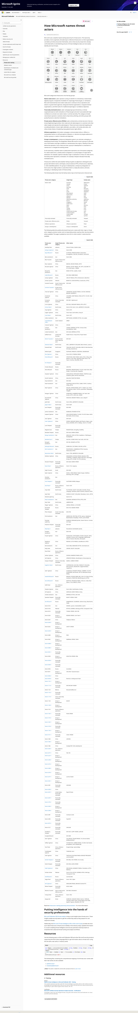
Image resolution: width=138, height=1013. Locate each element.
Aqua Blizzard (48, 252)
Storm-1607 (47, 722)
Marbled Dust (48, 439)
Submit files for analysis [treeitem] (10, 72)
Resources (119, 27)
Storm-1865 (47, 741)
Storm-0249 (47, 622)
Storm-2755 (47, 802)
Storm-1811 (47, 734)
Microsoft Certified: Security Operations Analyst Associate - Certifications (62, 990)
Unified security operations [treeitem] (9, 26)
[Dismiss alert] (135, 3)
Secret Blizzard (48, 580)
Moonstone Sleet (49, 453)
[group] (69, 951)
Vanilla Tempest (49, 859)
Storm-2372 (47, 764)
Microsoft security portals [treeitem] (10, 77)
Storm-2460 (47, 768)
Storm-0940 (47, 676)
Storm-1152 (47, 692)
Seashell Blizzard (49, 576)
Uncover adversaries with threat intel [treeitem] (12, 44)
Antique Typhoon (49, 250)
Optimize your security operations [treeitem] (11, 54)
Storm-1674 (47, 726)
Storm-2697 (47, 798)
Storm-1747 (47, 730)
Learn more (78, 968)
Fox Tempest (48, 362)
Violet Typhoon (48, 868)
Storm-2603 (47, 789)
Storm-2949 (47, 810)
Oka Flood (47, 485)
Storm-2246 (47, 760)
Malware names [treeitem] (8, 65)
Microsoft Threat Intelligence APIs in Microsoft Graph (67, 923)
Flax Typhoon (48, 354)
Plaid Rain (47, 528)
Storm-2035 (47, 748)
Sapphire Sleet (48, 565)
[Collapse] (21, 20)
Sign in (134, 12)
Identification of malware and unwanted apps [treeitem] (11, 68)
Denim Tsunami (48, 339)
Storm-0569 (47, 664)
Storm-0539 (47, 660)
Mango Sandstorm (49, 435)
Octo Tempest (48, 481)
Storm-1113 (47, 685)
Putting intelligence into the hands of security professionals (126, 24)
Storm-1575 (47, 718)
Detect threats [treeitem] (6, 41)
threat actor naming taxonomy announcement (62, 905)
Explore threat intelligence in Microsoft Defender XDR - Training (60, 982)
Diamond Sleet (48, 344)
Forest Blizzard (48, 357)
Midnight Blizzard (49, 446)
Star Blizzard (48, 601)
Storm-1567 (47, 713)
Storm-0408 (47, 643)
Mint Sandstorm (49, 449)
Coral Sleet (47, 315)
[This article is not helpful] (131, 32)
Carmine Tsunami (49, 287)
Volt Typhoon (48, 883)
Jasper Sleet (48, 404)
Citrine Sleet (48, 307)
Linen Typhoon (48, 421)
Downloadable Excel (52, 966)
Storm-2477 (47, 776)
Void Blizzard (48, 876)
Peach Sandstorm (49, 499)
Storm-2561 (47, 781)
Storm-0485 (47, 647)
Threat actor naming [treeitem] (9, 62)
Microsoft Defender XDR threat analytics (55, 916)
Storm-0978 (47, 678)
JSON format (50, 964)
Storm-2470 (47, 772)
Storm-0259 (47, 631)
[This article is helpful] (129, 32)
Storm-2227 (47, 755)
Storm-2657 (47, 792)
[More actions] (92, 21)
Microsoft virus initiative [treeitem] (10, 74)
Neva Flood (47, 466)
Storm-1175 (47, 696)
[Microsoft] (3, 12)
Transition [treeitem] (5, 36)
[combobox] (11, 23)
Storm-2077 (47, 753)
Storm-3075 (47, 823)
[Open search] (130, 12)
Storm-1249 (47, 705)
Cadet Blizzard (48, 275)
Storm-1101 (47, 681)
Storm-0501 (47, 652)
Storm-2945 (47, 806)
